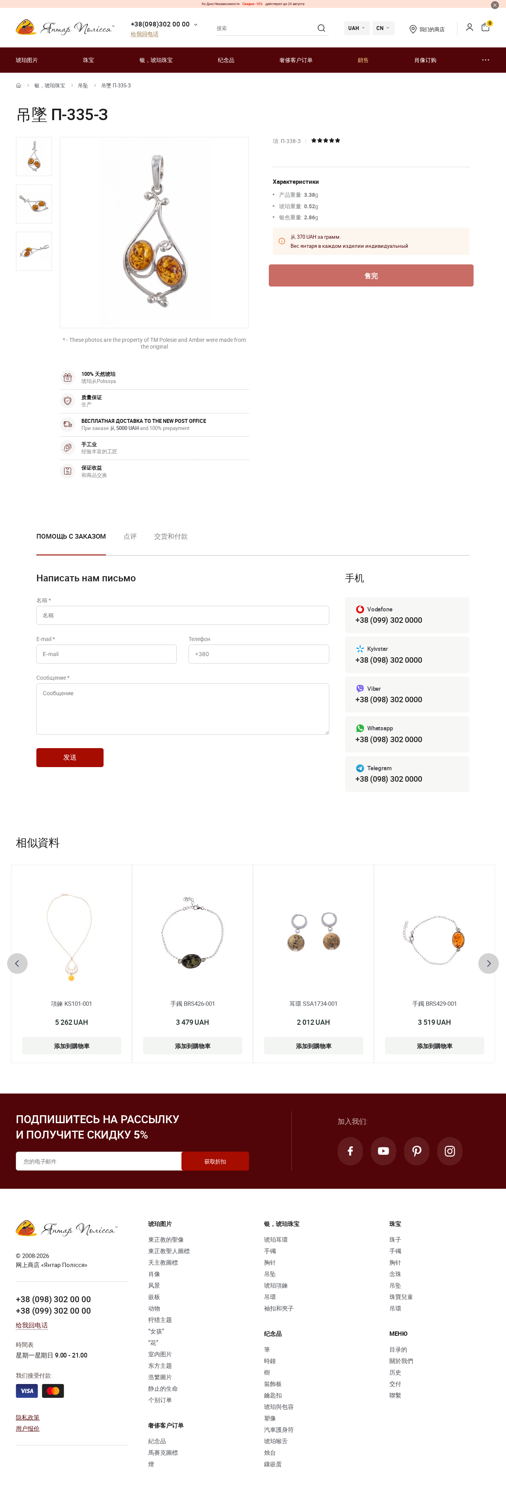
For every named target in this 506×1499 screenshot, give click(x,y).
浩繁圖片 (160, 1377)
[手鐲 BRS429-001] (434, 936)
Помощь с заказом (71, 536)
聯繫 (395, 1395)
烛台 (270, 1452)
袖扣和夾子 (279, 1308)
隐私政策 (28, 1417)
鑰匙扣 (273, 1395)
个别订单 (160, 1400)
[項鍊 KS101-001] (71, 936)
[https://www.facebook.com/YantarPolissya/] (350, 1151)
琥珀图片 (27, 60)
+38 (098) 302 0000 (388, 659)
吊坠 (83, 85)
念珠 (395, 1274)
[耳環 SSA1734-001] (313, 936)
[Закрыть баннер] (495, 5)
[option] (34, 156)
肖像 (154, 1274)
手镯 (270, 1251)
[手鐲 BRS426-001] (192, 936)
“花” (153, 1342)
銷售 (363, 60)
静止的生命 (163, 1388)
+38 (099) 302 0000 (388, 620)
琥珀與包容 (279, 1406)
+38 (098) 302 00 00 (53, 1299)
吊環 (270, 1297)
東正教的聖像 (166, 1239)
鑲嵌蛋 (273, 1464)
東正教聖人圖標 (169, 1251)
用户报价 (28, 1428)
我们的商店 (432, 29)
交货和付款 (171, 536)
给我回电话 (145, 34)
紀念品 (157, 1441)
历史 (395, 1372)
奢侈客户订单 (296, 60)
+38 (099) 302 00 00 (53, 1310)
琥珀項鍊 (276, 1285)
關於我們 (401, 1361)
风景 (154, 1285)
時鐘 (270, 1361)
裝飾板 (273, 1384)
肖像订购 (425, 60)
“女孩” (156, 1331)
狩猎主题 (160, 1320)
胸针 (270, 1262)
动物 (154, 1308)
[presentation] (17, 963)
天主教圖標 (163, 1262)
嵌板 (154, 1297)
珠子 (395, 1239)
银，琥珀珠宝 (156, 60)
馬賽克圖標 (163, 1452)
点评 (130, 536)
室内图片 (160, 1354)
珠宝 (88, 60)
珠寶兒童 (401, 1297)
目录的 (398, 1349)
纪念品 (226, 60)
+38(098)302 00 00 (160, 23)
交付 (395, 1384)
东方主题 (160, 1365)
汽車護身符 (279, 1429)
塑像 (270, 1418)
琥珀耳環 (276, 1239)
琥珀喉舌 (276, 1441)
